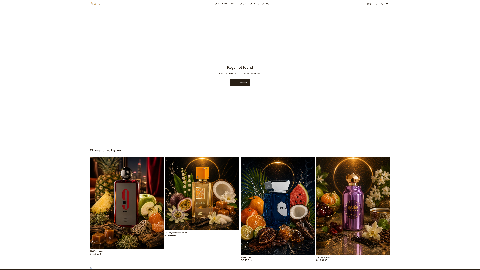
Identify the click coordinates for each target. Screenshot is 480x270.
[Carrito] (387, 4)
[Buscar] (376, 4)
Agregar (237, 227)
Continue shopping (240, 82)
